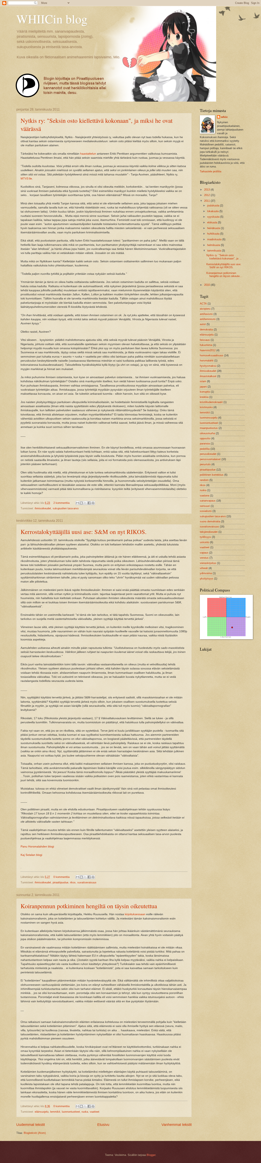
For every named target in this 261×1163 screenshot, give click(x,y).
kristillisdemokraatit (211, 402)
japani (203, 386)
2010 (207, 284)
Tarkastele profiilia (210, 171)
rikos (73, 882)
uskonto (204, 542)
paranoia (205, 443)
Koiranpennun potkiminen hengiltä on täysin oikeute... (224, 274)
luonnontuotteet (71, 1111)
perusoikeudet (208, 453)
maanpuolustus (209, 428)
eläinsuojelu (42, 1111)
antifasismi (206, 314)
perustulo (205, 464)
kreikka (204, 397)
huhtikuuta (213, 233)
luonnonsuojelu (208, 417)
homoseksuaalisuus (211, 355)
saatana (204, 495)
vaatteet (94, 1111)
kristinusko (206, 407)
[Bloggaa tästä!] (81, 503)
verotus (204, 557)
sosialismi (206, 511)
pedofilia (205, 448)
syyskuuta (213, 216)
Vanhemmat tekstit (176, 1125)
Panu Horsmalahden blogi (37, 846)
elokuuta (212, 222)
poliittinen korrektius (211, 474)
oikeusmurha (207, 433)
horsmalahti (206, 360)
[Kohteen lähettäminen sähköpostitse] (77, 503)
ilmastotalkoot (208, 376)
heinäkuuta (214, 228)
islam (203, 381)
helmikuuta (214, 245)
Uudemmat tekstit (30, 1125)
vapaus (204, 552)
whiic (224, 117)
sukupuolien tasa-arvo (66, 508)
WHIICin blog (51, 19)
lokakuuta (213, 211)
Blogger (151, 1154)
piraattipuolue (60, 882)
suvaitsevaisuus (86, 882)
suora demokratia (210, 521)
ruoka (85, 1111)
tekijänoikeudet (209, 531)
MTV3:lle (26, 178)
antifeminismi (208, 319)
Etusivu (103, 1125)
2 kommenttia (61, 502)
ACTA (203, 303)
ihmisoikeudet (43, 508)
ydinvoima (206, 573)
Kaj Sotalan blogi (31, 854)
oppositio (205, 438)
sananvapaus (208, 500)
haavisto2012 (208, 350)
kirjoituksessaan (135, 914)
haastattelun (88, 153)
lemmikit (55, 1111)
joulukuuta (213, 205)
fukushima (206, 345)
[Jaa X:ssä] (85, 503)
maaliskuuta (214, 239)
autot (203, 324)
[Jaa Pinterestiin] (93, 503)
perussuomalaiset (210, 459)
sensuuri (205, 505)
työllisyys (205, 536)
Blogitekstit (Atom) (35, 1132)
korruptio (205, 391)
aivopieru (205, 308)
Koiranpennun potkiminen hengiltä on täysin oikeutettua (89, 906)
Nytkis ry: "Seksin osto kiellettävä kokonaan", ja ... (224, 257)
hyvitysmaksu (208, 365)
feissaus (205, 339)
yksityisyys (206, 578)
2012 (207, 195)
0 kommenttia (61, 876)
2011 (207, 200)
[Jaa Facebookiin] (89, 503)
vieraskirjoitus (208, 563)
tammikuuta (214, 250)
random (204, 480)
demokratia (206, 329)
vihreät (204, 568)
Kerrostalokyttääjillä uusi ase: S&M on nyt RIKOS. (84, 531)
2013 (207, 189)
